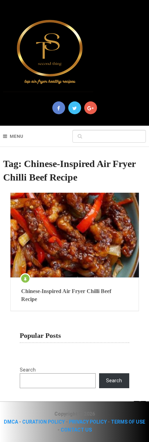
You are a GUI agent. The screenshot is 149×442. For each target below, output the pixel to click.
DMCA (11, 422)
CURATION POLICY (43, 422)
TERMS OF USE (128, 422)
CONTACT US (76, 430)
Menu (16, 136)
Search (28, 370)
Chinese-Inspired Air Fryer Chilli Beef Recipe (66, 295)
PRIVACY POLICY (88, 422)
